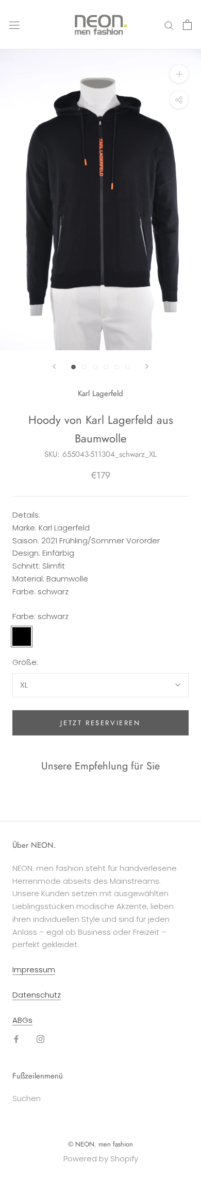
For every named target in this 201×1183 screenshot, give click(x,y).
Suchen (26, 1098)
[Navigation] (14, 25)
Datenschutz (36, 994)
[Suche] (169, 24)
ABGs (22, 1020)
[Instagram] (40, 1038)
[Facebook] (16, 1038)
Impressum (33, 969)
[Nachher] (146, 366)
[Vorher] (54, 366)
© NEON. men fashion (100, 1144)
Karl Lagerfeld (100, 393)
